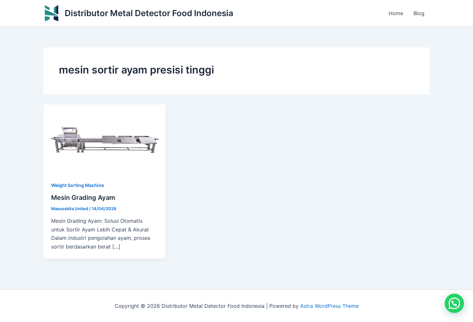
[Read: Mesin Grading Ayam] (104, 138)
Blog (418, 13)
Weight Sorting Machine (77, 185)
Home (396, 13)
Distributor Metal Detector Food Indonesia (149, 13)
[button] (454, 303)
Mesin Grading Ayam (83, 197)
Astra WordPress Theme (329, 306)
